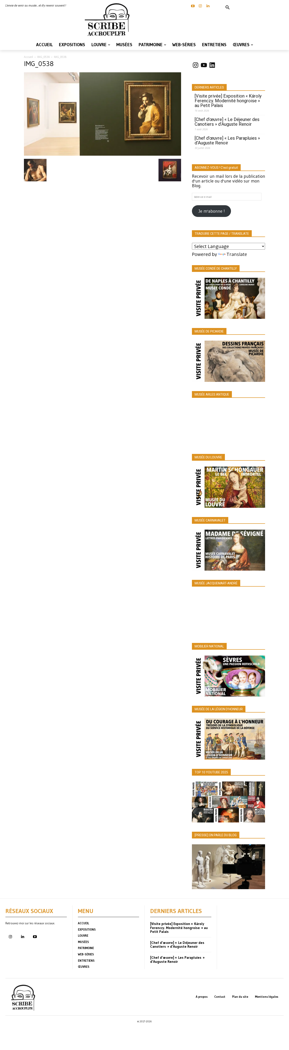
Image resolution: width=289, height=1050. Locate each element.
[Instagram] (200, 6)
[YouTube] (192, 6)
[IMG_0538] (102, 154)
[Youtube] (35, 937)
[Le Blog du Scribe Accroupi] (108, 19)
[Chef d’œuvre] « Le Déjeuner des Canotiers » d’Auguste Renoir (227, 122)
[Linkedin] (207, 6)
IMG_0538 (43, 57)
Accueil (28, 57)
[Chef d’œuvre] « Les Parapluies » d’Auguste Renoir (227, 140)
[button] (227, 7)
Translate (236, 254)
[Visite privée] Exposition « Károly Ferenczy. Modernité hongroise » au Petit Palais (228, 101)
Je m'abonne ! (211, 211)
